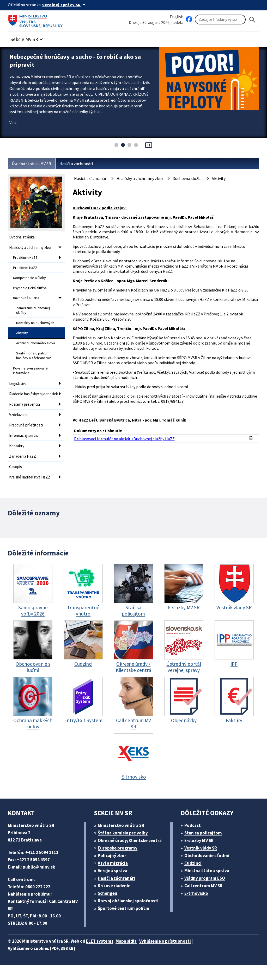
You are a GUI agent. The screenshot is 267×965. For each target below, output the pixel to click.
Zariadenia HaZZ (22, 456)
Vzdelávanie (18, 414)
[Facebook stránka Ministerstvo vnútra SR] (189, 19)
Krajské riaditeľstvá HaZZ (29, 477)
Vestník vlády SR (200, 848)
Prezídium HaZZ (25, 257)
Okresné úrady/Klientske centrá (130, 840)
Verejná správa (112, 870)
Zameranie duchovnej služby (33, 310)
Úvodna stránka (22, 237)
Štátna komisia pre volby (123, 833)
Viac (12, 122)
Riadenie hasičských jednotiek (33, 393)
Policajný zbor (112, 855)
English (176, 16)
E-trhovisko (196, 893)
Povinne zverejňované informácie (30, 370)
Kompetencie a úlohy (29, 277)
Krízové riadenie (114, 886)
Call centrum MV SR (203, 886)
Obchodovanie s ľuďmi (206, 855)
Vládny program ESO (204, 878)
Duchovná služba (26, 298)
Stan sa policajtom (203, 833)
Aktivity (22, 333)
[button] (27, 38)
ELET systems (99, 941)
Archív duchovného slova (35, 343)
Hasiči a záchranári (76, 163)
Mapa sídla (126, 941)
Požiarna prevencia (24, 404)
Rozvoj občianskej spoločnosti (128, 901)
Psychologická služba (30, 288)
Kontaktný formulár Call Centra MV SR (43, 904)
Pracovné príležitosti (26, 425)
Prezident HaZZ (25, 267)
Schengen (107, 893)
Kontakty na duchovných (35, 322)
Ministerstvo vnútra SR (121, 825)
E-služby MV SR (199, 840)
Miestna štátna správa (206, 870)
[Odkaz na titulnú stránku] (36, 19)
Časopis (15, 466)
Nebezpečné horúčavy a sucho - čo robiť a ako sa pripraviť (75, 61)
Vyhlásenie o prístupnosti (165, 941)
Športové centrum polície (123, 908)
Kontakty (16, 445)
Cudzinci (193, 863)
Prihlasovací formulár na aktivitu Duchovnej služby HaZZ (124, 438)
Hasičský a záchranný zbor (30, 247)
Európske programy (117, 848)
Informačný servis (23, 435)
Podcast (192, 825)
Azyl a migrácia (113, 863)
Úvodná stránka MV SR (31, 163)
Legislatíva (18, 383)
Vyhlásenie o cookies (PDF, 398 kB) (41, 948)
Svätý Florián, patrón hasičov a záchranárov (33, 355)
